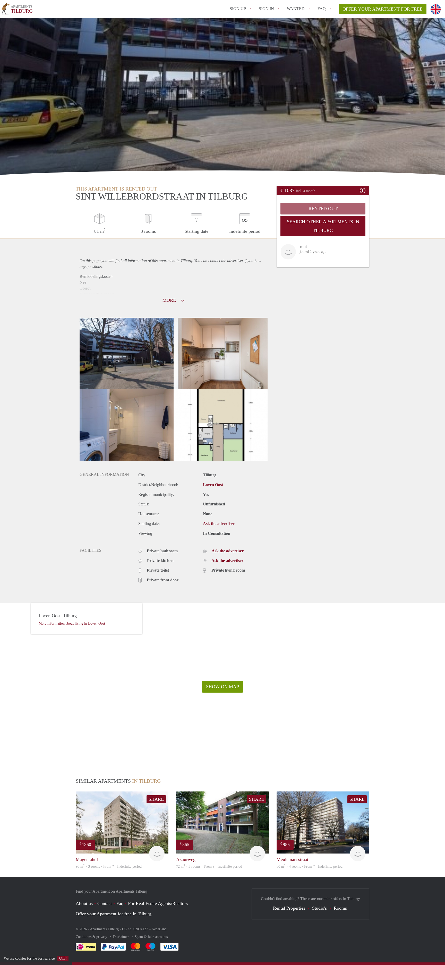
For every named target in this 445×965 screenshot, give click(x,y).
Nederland (159, 929)
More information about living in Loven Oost (72, 623)
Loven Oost (213, 484)
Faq (119, 903)
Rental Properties (289, 908)
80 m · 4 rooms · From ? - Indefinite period (310, 866)
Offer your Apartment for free (383, 9)
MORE (169, 300)
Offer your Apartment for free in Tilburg (113, 913)
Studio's (319, 908)
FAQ (322, 8)
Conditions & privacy (92, 937)
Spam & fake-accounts (151, 937)
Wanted (296, 8)
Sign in (266, 8)
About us (84, 903)
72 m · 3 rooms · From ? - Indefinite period (209, 866)
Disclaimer (121, 937)
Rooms (340, 908)
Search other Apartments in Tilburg (323, 226)
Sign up (238, 8)
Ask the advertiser (219, 523)
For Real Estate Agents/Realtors (158, 903)
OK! (63, 958)
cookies (20, 958)
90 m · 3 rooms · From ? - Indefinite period (109, 866)
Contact (104, 903)
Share (156, 799)
